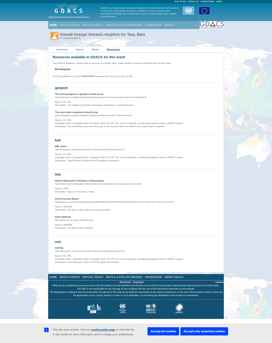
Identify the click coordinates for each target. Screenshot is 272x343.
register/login (207, 1)
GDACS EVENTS (70, 25)
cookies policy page (103, 329)
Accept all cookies (163, 331)
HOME (53, 25)
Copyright (138, 282)
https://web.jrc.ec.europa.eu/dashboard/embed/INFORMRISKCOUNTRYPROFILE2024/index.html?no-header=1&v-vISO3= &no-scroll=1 (114, 202)
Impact (80, 49)
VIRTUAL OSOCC (92, 25)
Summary (62, 49)
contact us (193, 1)
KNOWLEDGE (153, 25)
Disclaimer (125, 282)
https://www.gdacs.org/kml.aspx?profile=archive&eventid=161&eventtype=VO (90, 150)
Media (95, 49)
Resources (113, 49)
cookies (219, 282)
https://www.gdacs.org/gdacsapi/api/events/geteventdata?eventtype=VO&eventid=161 (93, 115)
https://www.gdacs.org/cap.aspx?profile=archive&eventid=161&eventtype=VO (90, 251)
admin (219, 1)
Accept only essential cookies (204, 331)
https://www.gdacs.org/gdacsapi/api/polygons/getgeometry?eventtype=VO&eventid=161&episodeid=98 (101, 97)
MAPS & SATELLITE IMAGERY (124, 25)
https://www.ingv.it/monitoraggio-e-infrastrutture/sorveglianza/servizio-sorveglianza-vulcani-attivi (98, 184)
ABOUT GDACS (174, 277)
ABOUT (169, 25)
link (131, 76)
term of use (181, 1)
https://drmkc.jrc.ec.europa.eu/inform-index (74, 220)
